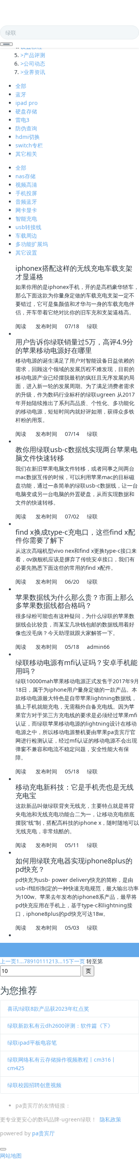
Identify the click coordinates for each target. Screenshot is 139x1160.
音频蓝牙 (26, 201)
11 (42, 961)
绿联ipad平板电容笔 (32, 1042)
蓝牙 (20, 94)
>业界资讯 (32, 72)
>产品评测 (32, 55)
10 (36, 961)
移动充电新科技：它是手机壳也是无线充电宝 (74, 791)
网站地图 (11, 1155)
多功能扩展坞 (31, 244)
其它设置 (26, 252)
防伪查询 (26, 128)
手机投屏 (26, 193)
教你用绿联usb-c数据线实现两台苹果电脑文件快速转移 (76, 454)
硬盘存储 (26, 111)
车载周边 (26, 235)
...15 (63, 961)
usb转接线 (28, 227)
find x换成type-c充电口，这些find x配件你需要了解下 (75, 536)
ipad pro (26, 102)
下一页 (77, 961)
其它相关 (26, 153)
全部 (20, 85)
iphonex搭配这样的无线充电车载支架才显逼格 (73, 272)
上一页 (8, 961)
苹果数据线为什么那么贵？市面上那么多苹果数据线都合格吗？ (74, 601)
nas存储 (25, 176)
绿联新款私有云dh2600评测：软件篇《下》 (60, 1025)
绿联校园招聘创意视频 (34, 1085)
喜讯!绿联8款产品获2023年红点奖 (48, 1008)
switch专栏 (29, 145)
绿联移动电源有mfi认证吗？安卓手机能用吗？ (76, 666)
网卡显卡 (26, 210)
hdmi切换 (27, 136)
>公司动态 (32, 63)
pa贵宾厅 (43, 1133)
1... (20, 961)
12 (49, 961)
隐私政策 (110, 1119)
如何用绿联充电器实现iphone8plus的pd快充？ (73, 865)
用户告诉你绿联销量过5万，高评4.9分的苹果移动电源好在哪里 (74, 346)
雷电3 (22, 119)
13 (55, 961)
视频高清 (26, 184)
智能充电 (26, 218)
